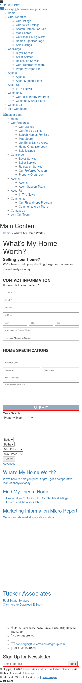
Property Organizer (28, 69)
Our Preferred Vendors (30, 65)
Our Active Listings (27, 25)
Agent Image (48, 677)
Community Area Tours (30, 101)
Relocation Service (27, 61)
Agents (12, 73)
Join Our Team (17, 109)
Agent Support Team (29, 81)
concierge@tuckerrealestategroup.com (40, 644)
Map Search (23, 33)
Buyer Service (24, 53)
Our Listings (23, 21)
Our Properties (17, 17)
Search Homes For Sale (31, 29)
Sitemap (28, 673)
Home (12, 13)
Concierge (14, 49)
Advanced (9, 463)
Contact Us (15, 105)
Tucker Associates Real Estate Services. (48, 669)
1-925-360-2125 (23, 636)
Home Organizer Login (30, 41)
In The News (24, 89)
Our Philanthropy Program (32, 97)
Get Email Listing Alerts (30, 37)
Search (9, 459)
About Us (14, 85)
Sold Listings (24, 45)
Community (15, 93)
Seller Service (24, 57)
